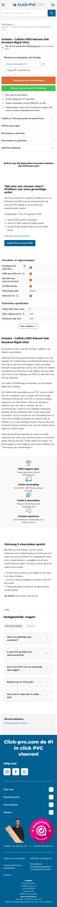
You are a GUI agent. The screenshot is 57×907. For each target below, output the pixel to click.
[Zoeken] (52, 13)
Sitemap (7, 875)
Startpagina (7, 24)
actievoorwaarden (21, 235)
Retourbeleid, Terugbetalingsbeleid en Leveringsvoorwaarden (41, 867)
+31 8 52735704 (28, 888)
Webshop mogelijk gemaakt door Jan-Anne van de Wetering (28, 902)
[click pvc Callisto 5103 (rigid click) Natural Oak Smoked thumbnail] (16, 40)
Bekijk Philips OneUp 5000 (20, 243)
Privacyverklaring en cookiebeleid (13, 866)
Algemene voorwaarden (14, 858)
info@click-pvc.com (28, 886)
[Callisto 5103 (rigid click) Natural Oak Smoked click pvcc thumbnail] (6, 40)
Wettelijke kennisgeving (41, 858)
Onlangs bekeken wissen (15, 723)
